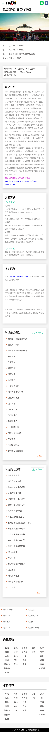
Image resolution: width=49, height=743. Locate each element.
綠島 (42, 664)
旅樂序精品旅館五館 (16, 505)
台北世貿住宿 (32, 616)
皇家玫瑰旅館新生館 (16, 534)
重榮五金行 (12, 415)
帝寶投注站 (12, 410)
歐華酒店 (11, 570)
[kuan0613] (24, 27)
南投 (16, 660)
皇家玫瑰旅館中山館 (16, 540)
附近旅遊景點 (10, 72)
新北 (7, 656)
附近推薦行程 (10, 75)
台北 (7, 652)
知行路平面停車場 (15, 392)
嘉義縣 (24, 652)
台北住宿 (6, 616)
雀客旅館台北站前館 (16, 487)
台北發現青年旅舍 (15, 582)
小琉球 (42, 668)
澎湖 (42, 648)
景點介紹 (8, 69)
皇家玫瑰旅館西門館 (16, 546)
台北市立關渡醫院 (15, 451)
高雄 (24, 660)
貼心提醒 (31, 69)
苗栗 (16, 648)
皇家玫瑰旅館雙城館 (16, 564)
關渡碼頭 (11, 368)
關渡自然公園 (22, 277)
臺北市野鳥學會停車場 (17, 351)
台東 (33, 652)
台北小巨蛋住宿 (33, 628)
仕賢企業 (11, 362)
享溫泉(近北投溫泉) (16, 517)
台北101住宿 (8, 610)
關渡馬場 (11, 356)
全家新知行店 (13, 398)
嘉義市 (24, 648)
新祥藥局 (11, 380)
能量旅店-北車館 (15, 511)
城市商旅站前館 (14, 481)
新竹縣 (7, 668)
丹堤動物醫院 (13, 386)
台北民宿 (31, 610)
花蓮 (33, 648)
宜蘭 (7, 673)
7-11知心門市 (13, 445)
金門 (42, 652)
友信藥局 (11, 439)
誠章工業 (11, 404)
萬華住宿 (6, 628)
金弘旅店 (11, 588)
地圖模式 (39, 333)
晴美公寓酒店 (13, 576)
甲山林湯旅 (12, 552)
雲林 (16, 664)
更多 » (39, 456)
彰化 (16, 656)
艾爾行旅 (11, 558)
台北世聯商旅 (13, 476)
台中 (16, 652)
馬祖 (42, 656)
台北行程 (31, 622)
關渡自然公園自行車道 (17, 339)
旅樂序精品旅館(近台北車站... (20, 523)
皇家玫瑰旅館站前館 (16, 529)
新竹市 (7, 664)
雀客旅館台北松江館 (16, 499)
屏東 (24, 664)
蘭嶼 (42, 660)
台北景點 (6, 622)
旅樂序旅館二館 (14, 493)
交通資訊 (20, 69)
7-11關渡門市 (13, 427)
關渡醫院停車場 (14, 433)
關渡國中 (11, 374)
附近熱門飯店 (25, 72)
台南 (24, 656)
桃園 (7, 660)
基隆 (7, 648)
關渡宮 (13, 277)
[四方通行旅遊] (11, 4)
